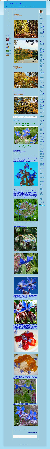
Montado (41, 128)
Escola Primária (42, 82)
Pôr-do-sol (41, 164)
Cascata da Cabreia (41, 52)
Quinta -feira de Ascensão (42, 173)
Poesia (20, 117)
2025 (7, 11)
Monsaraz (41, 127)
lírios (41, 113)
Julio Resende (42, 108)
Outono (18, 117)
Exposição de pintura (42, 87)
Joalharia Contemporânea (42, 106)
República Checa (24, 117)
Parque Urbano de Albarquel (42, 156)
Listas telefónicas (41, 115)
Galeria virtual (42, 94)
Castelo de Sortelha (41, 55)
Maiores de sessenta (10, 43)
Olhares (41, 140)
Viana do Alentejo (41, 199)
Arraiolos (41, 32)
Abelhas (41, 19)
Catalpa (41, 60)
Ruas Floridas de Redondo (42, 181)
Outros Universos (41, 145)
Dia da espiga (42, 73)
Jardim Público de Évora (42, 102)
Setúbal (41, 189)
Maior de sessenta (14, 3)
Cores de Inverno (41, 70)
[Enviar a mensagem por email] (32, 116)
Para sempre (41, 149)
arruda (41, 33)
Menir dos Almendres (41, 124)
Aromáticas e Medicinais (42, 31)
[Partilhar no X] (33, 116)
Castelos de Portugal (41, 59)
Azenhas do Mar (42, 36)
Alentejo (41, 26)
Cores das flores (41, 69)
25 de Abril (41, 18)
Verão (41, 198)
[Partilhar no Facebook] (34, 116)
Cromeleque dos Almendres (42, 72)
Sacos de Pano (42, 182)
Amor (40, 28)
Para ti (41, 150)
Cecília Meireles (41, 61)
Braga (41, 48)
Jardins (41, 105)
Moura (41, 129)
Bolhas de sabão (42, 40)
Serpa (41, 188)
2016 (7, 35)
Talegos (41, 193)
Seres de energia (41, 187)
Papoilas (41, 148)
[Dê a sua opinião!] (33, 116)
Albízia (41, 25)
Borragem (41, 46)
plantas (41, 159)
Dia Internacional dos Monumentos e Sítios (42, 77)
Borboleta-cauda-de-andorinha (41, 43)
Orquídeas (41, 141)
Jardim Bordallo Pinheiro (42, 99)
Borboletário (42, 44)
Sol (40, 192)
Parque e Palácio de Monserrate (41, 153)
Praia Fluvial (42, 165)
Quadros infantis (41, 171)
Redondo (41, 176)
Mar (40, 121)
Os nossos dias (42, 142)
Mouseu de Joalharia (41, 130)
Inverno (41, 97)
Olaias (41, 139)
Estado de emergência (41, 85)
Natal (41, 136)
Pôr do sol (41, 163)
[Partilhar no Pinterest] (35, 116)
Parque (41, 151)
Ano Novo (41, 29)
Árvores (41, 35)
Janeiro (41, 98)
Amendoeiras (41, 27)
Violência (41, 202)
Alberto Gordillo (41, 24)
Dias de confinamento (42, 80)
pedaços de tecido (41, 158)
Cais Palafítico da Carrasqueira (42, 49)
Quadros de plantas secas (42, 169)
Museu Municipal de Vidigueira (42, 134)
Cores (41, 66)
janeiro (8, 34)
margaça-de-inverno (41, 122)
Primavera (41, 168)
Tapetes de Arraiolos (41, 194)
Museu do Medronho (41, 133)
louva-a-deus (42, 116)
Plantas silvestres (16, 120)
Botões (41, 47)
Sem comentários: (28, 116)
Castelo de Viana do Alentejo (41, 57)
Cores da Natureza (41, 67)
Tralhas (41, 197)
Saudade (41, 185)
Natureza (41, 137)
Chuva (41, 65)
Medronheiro (41, 123)
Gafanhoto (41, 93)
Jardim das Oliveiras (41, 101)
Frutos (41, 92)
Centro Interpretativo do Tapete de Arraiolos (42, 64)
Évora (41, 86)
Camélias (41, 51)
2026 (7, 10)
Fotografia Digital (41, 91)
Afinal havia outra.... (10, 51)
